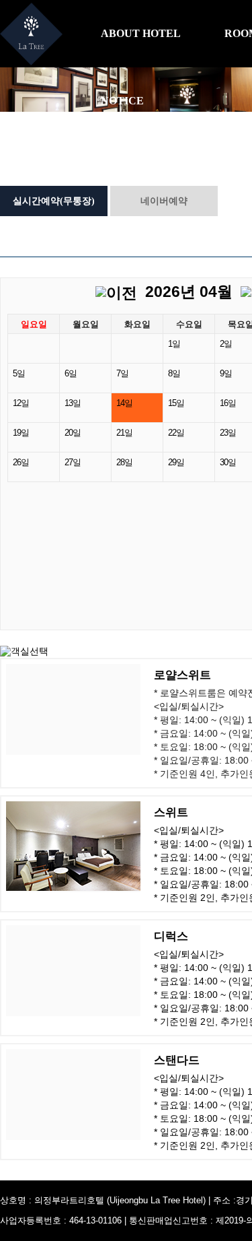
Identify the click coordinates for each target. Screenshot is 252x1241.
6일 (71, 373)
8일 (174, 373)
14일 (124, 403)
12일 (21, 403)
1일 (174, 344)
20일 (73, 433)
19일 (21, 433)
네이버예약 (163, 201)
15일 (176, 403)
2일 (226, 344)
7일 (122, 373)
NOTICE (122, 100)
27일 (73, 462)
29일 (176, 462)
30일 (228, 462)
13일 (73, 403)
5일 (19, 373)
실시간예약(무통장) (54, 201)
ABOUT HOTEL (141, 33)
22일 (176, 433)
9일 (226, 373)
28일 (124, 462)
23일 (228, 433)
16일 (228, 403)
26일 (21, 462)
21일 (124, 433)
